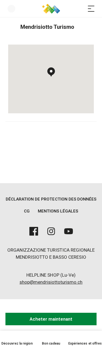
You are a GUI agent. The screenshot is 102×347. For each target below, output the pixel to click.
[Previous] (10, 26)
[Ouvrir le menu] (91, 8)
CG (27, 211)
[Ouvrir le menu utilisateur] (11, 8)
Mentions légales (58, 211)
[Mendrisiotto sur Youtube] (68, 231)
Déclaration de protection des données (51, 199)
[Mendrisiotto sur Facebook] (33, 231)
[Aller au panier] (80, 8)
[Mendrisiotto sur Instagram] (51, 231)
